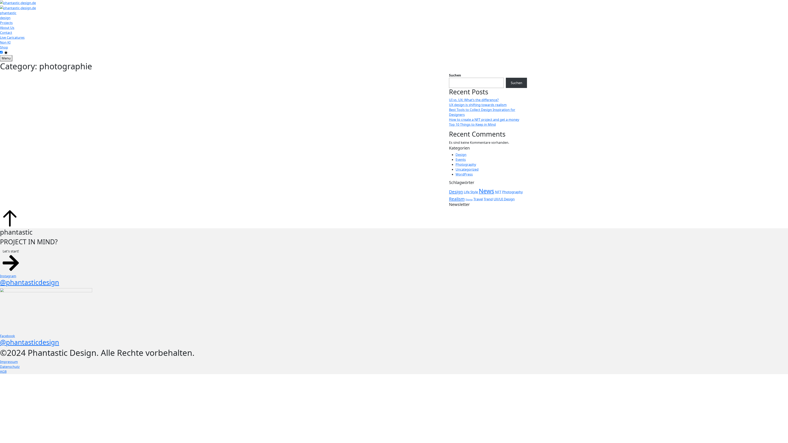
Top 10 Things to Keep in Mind (472, 124)
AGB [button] (3, 371)
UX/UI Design (504, 199)
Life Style (471, 192)
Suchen (455, 75)
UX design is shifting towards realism (478, 105)
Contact (6, 32)
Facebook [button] (7, 336)
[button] (11, 260)
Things (469, 199)
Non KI (5, 42)
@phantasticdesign (29, 282)
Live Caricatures (12, 37)
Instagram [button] (8, 276)
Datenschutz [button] (10, 366)
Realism (457, 199)
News (486, 191)
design (5, 18)
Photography (466, 164)
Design (461, 154)
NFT (498, 192)
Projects (6, 23)
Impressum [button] (9, 362)
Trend (488, 199)
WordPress (464, 174)
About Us (7, 27)
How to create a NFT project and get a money (484, 119)
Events (461, 159)
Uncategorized (467, 169)
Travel (478, 199)
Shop (4, 47)
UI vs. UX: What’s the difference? (474, 100)
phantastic (8, 13)
